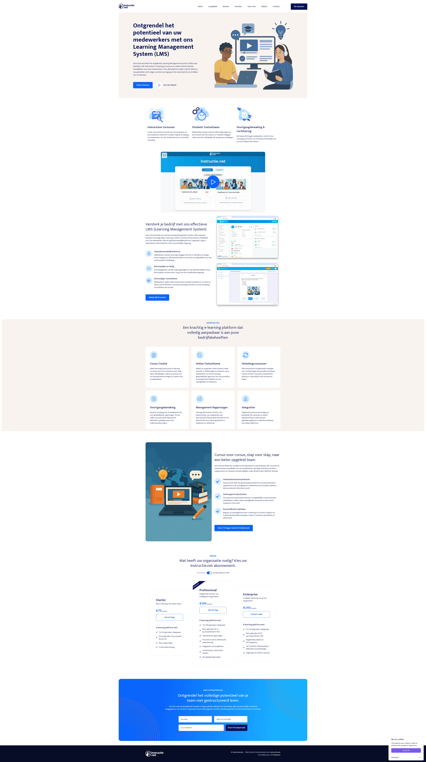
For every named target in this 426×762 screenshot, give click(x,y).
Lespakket (212, 6)
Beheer (226, 6)
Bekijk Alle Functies (157, 297)
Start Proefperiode (236, 727)
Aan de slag (170, 617)
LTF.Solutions (275, 754)
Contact (276, 6)
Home (200, 6)
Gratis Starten (142, 85)
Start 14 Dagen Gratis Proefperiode (233, 528)
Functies (238, 6)
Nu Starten (299, 6)
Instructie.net (275, 752)
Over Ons (252, 6)
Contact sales (256, 614)
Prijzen (264, 6)
